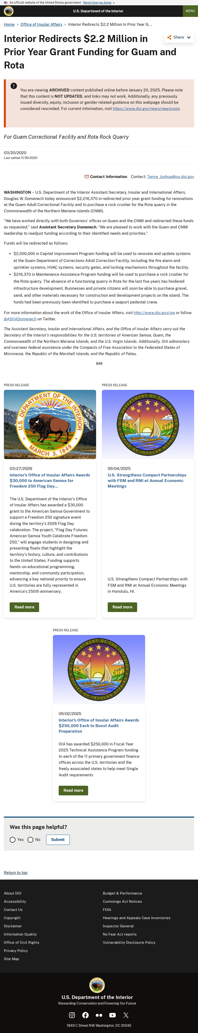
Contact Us (13, 910)
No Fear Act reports (120, 934)
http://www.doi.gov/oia (154, 312)
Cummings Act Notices (122, 901)
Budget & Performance (122, 893)
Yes (20, 839)
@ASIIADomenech (20, 319)
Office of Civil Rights (21, 942)
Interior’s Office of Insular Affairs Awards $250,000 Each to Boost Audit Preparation (99, 726)
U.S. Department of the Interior (98, 11)
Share (178, 37)
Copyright (12, 918)
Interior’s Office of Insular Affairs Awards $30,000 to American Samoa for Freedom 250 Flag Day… (50, 481)
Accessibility (15, 901)
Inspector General (118, 926)
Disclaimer (13, 926)
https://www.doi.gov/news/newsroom (146, 108)
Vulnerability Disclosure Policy (129, 942)
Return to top (16, 872)
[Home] (9, 11)
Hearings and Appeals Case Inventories (136, 918)
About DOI (12, 893)
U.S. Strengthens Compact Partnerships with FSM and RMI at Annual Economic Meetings (147, 481)
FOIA (107, 910)
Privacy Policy (16, 951)
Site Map (11, 959)
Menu (190, 11)
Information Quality (20, 934)
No (37, 839)
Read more (24, 607)
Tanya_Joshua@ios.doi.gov (170, 176)
